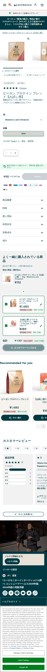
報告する (40, 501)
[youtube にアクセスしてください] (23, 593)
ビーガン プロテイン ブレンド (15, 399)
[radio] (23, 133)
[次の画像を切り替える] (44, 52)
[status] (11, 153)
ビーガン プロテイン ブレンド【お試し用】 (26, 33)
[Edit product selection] (41, 304)
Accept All (23, 667)
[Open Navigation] (5, 5)
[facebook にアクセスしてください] (11, 593)
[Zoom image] (28, 39)
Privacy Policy (15, 648)
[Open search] (10, 5)
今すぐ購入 (17, 418)
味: (4, 115)
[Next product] (43, 426)
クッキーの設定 (10, 569)
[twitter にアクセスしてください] (29, 593)
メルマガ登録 (12, 561)
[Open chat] (35, 593)
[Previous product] (38, 426)
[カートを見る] (42, 5)
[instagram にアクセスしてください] (5, 593)
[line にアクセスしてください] (17, 593)
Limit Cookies (23, 660)
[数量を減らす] (6, 153)
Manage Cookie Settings (23, 653)
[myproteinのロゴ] (22, 5)
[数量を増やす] (15, 153)
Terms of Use (28, 648)
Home (5, 33)
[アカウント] (35, 5)
